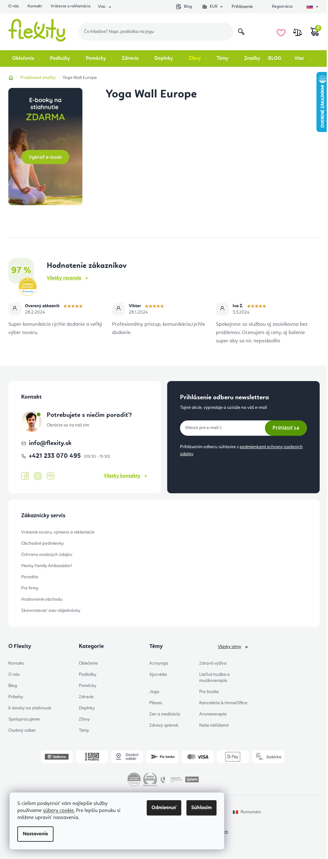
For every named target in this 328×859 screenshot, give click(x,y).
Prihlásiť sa (286, 427)
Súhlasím (201, 807)
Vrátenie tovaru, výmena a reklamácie (57, 532)
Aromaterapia (212, 714)
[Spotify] (50, 476)
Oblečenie (88, 663)
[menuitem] (27, 58)
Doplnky (87, 708)
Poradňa (29, 577)
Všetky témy (229, 646)
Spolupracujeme (24, 719)
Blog (188, 6)
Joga (154, 692)
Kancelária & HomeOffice (223, 703)
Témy (84, 730)
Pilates (155, 703)
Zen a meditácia (164, 714)
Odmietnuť (164, 807)
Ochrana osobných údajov (46, 554)
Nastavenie (35, 834)
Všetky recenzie (64, 278)
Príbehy (15, 697)
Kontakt (35, 6)
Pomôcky (87, 685)
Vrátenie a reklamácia (70, 6)
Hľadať (241, 32)
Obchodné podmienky (42, 543)
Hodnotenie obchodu (41, 599)
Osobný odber (22, 730)
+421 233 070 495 (55, 456)
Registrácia (282, 6)
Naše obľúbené (214, 725)
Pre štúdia (209, 692)
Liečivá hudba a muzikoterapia (214, 677)
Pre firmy (29, 588)
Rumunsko (251, 812)
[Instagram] (38, 476)
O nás (13, 6)
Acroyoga (158, 663)
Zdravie (86, 697)
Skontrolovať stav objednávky (50, 610)
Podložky (87, 674)
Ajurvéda (158, 674)
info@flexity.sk (50, 443)
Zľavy (84, 719)
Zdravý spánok (163, 725)
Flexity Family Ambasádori (46, 566)
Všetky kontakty (122, 476)
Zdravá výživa (212, 663)
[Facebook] (25, 476)
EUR (213, 6)
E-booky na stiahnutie (29, 708)
